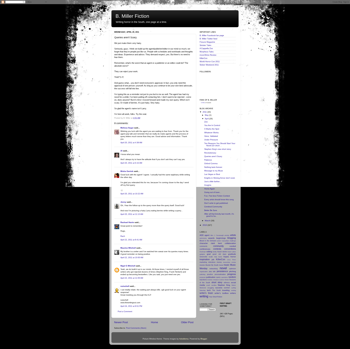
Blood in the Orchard (208, 241)
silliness (227, 283)
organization (204, 271)
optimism (232, 269)
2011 (205, 112)
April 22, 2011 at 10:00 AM (131, 257)
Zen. (206, 122)
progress (231, 274)
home (220, 257)
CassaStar (225, 241)
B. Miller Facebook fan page (212, 35)
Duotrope (203, 252)
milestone (211, 262)
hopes (226, 257)
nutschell (124, 286)
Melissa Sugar (127, 128)
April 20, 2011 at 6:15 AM (131, 163)
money (219, 262)
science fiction (224, 280)
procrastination (220, 274)
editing (209, 252)
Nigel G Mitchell (127, 266)
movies (202, 265)
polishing (202, 274)
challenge (233, 241)
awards (211, 238)
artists (233, 235)
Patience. (208, 160)
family (215, 252)
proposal (202, 277)
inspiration (205, 259)
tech (209, 290)
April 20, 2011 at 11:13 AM (131, 214)
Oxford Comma (211, 163)
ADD (202, 235)
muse (221, 265)
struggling (210, 288)
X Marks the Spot (211, 129)
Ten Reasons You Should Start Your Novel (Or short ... (219, 144)
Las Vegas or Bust (212, 174)
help (215, 257)
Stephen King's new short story (217, 149)
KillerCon (203, 58)
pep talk (212, 271)
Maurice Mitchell (128, 248)
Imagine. (208, 185)
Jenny (123, 202)
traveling (226, 290)
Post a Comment (125, 311)
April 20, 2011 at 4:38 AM (131, 143)
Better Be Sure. (211, 210)
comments (203, 246)
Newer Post (121, 322)
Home (154, 322)
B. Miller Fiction (132, 16)
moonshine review (229, 262)
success (218, 288)
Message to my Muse (213, 171)
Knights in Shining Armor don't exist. (219, 178)
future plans (232, 252)
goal (209, 254)
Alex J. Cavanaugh (217, 235)
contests (217, 249)
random (232, 277)
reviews (209, 280)
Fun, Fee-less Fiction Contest (217, 196)
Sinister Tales (205, 45)
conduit (233, 246)
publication (210, 277)
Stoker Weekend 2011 (209, 65)
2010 (205, 225)
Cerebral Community (213, 207)
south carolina (211, 285)
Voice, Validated (211, 136)
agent (207, 235)
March (208, 221)
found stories (222, 252)
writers (233, 293)
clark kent (216, 243)
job (213, 260)
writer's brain (206, 293)
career (219, 241)
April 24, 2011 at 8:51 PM (131, 306)
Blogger (203, 339)
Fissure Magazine (207, 42)
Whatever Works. (211, 133)
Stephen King (224, 285)
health (211, 257)
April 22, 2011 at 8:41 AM (131, 240)
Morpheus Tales (207, 52)
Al (121, 151)
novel (223, 268)
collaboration (230, 243)
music (226, 265)
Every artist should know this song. (219, 200)
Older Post (187, 322)
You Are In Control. (212, 125)
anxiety (226, 235)
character (204, 243)
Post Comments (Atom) (136, 328)
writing (204, 296)
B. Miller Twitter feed (208, 39)
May (207, 115)
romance (216, 280)
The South (216, 290)
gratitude (232, 254)
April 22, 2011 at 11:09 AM (131, 278)
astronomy (203, 238)
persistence (222, 271)
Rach (122, 236)
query (218, 277)
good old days (219, 254)
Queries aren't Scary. (213, 156)
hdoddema (184, 339)
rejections (203, 280)
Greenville (203, 257)
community (218, 246)
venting (233, 290)
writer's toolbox (222, 293)
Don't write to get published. (216, 203)
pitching (232, 271)
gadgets (202, 254)
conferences (205, 249)
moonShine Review (208, 55)
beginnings (221, 238)
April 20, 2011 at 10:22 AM (131, 194)
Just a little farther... (212, 182)
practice (210, 274)
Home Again (209, 189)
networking (213, 269)
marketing (203, 262)
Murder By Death (211, 265)
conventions (230, 249)
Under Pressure (211, 140)
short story (217, 282)
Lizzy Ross (231, 259)
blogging (231, 238)
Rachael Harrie (127, 222)
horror (233, 257)
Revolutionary (210, 153)
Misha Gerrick (126, 171)
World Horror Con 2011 (210, 62)
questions (224, 277)
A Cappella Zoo (206, 48)
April (207, 119)
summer (227, 288)
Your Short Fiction (215, 297)
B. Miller (203, 102)
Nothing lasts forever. (213, 167)
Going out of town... (212, 192)
